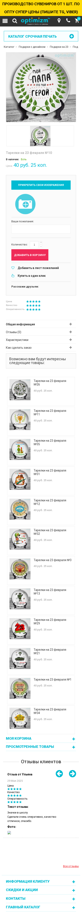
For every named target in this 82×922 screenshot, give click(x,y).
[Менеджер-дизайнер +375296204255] (68, 21)
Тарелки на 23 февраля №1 (52, 679)
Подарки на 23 (59, 46)
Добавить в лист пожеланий (38, 268)
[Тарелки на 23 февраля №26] (19, 389)
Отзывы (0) (13, 332)
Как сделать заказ (19, 347)
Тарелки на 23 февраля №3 (52, 560)
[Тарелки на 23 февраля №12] (19, 509)
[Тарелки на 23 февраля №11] (19, 419)
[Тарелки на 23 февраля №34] (19, 718)
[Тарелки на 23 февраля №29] (19, 628)
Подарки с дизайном (32, 46)
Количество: (19, 244)
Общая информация (20, 324)
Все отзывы (71, 866)
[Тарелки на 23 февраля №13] (19, 598)
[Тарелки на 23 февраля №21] (19, 658)
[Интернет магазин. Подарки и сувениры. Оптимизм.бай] (41, 21)
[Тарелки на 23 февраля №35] (19, 449)
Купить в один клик (32, 275)
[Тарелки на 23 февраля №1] (19, 688)
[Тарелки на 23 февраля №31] (19, 479)
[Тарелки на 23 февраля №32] (19, 539)
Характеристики (17, 340)
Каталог (9, 46)
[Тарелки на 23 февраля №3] (19, 568)
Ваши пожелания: (22, 221)
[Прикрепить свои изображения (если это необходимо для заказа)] (25, 204)
